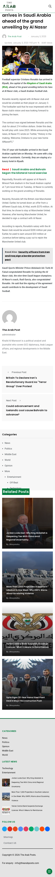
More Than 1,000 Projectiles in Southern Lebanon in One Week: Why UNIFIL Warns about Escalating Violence (26, 590)
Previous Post (19, 372)
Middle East (10, 454)
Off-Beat (14, 482)
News (7, 443)
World (7, 460)
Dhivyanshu (14, 544)
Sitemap (8, 837)
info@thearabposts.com (27, 863)
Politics (8, 448)
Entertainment (14, 477)
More (7, 471)
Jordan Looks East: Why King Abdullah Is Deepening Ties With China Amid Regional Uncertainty (26, 536)
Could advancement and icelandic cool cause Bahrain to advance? (26, 410)
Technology (15, 488)
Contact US (10, 843)
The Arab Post (11, 330)
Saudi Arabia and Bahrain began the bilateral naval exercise (24, 171)
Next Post (11, 400)
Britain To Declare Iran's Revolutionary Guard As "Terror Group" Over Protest (26, 382)
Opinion (8, 465)
